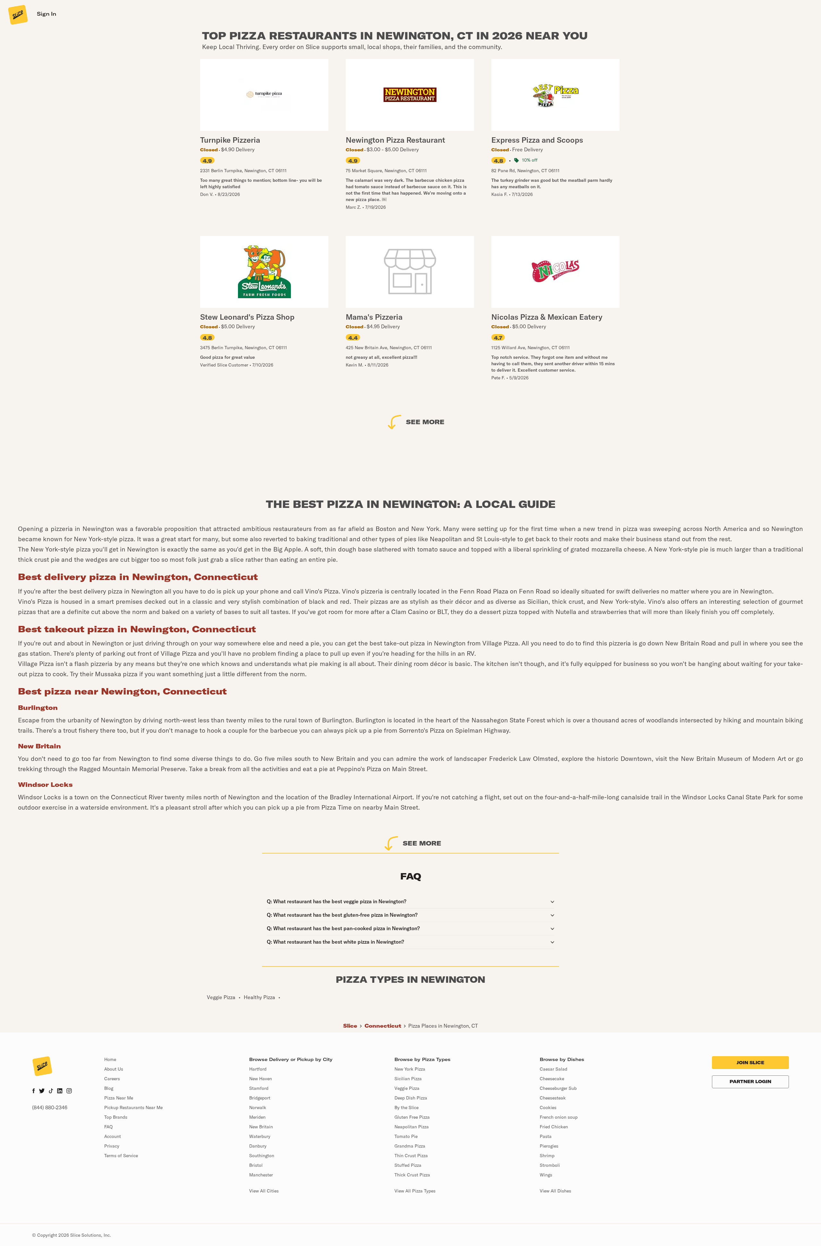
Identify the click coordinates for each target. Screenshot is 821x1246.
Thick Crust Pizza (412, 1175)
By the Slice (406, 1107)
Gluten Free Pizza (412, 1117)
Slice (350, 1026)
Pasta (546, 1136)
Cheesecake (552, 1079)
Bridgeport (259, 1098)
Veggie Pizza (406, 1088)
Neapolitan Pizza (411, 1127)
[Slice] (17, 14)
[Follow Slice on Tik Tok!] (51, 1091)
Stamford (258, 1088)
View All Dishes (555, 1191)
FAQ (108, 1127)
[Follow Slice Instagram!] (69, 1091)
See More (425, 422)
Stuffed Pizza (407, 1165)
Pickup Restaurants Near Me (133, 1107)
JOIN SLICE (750, 1062)
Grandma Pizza (409, 1146)
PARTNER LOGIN (750, 1081)
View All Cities (264, 1191)
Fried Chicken (554, 1127)
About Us (113, 1069)
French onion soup (559, 1117)
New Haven (260, 1079)
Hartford (258, 1069)
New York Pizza (409, 1069)
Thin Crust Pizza (411, 1155)
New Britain (261, 1127)
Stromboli (550, 1165)
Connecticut (383, 1026)
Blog (108, 1088)
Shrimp (547, 1155)
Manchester (261, 1175)
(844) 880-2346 (49, 1107)
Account (112, 1136)
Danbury (258, 1146)
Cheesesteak (553, 1098)
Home (110, 1059)
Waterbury (259, 1136)
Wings (546, 1175)
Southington (261, 1155)
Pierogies (549, 1146)
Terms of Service (121, 1155)
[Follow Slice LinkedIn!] (60, 1091)
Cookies (548, 1107)
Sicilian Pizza (408, 1079)
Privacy (111, 1146)
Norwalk (257, 1107)
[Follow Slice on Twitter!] (42, 1091)
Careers (112, 1079)
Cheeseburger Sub (558, 1088)
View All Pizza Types (415, 1191)
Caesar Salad (553, 1069)
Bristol (256, 1165)
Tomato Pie (406, 1136)
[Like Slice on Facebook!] (33, 1091)
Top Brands (115, 1117)
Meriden (257, 1117)
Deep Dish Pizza (410, 1098)
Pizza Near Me (118, 1098)
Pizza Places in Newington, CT (443, 1026)
